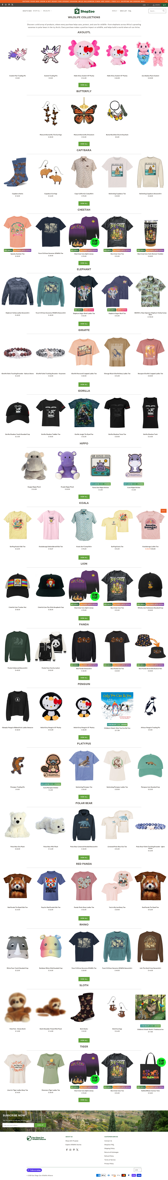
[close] (118, 575)
